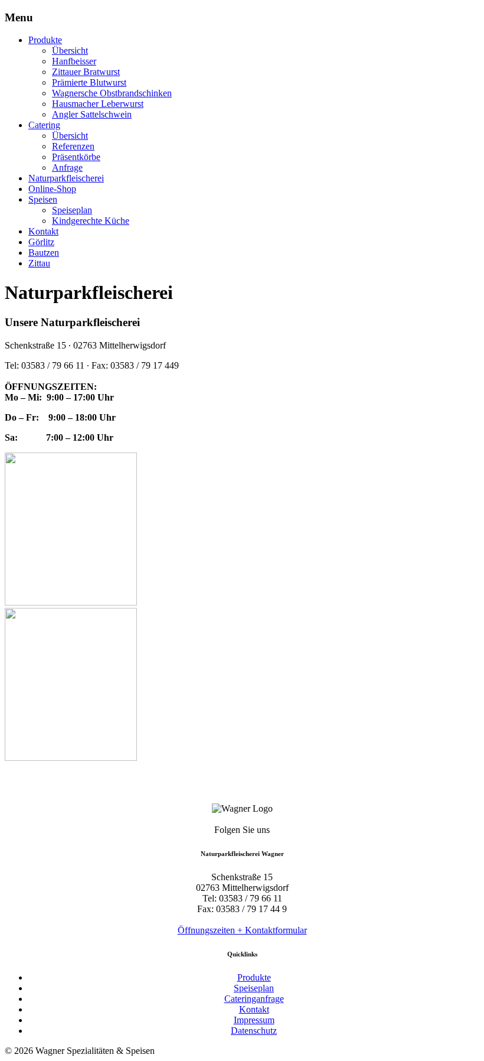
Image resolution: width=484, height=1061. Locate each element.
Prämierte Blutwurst (89, 82)
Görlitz (41, 242)
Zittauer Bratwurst (86, 72)
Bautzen (43, 253)
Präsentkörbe (76, 157)
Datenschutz (254, 1031)
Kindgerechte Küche (90, 221)
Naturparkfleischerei (66, 178)
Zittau (39, 263)
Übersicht (70, 50)
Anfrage (67, 167)
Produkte (45, 40)
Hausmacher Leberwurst (97, 104)
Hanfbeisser (74, 61)
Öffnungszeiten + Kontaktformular (242, 930)
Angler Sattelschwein (92, 114)
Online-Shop (52, 189)
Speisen (42, 199)
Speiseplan (72, 210)
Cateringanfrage (254, 999)
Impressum (254, 1020)
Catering (44, 125)
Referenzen (73, 146)
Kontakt (43, 231)
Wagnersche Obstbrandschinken (112, 93)
